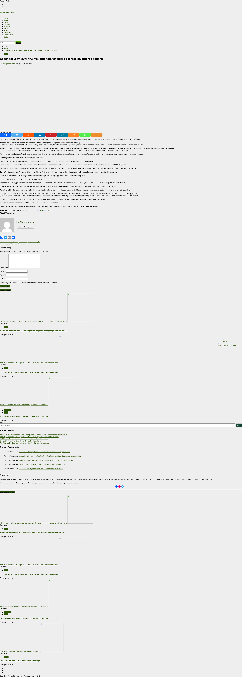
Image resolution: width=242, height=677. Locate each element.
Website (3, 279)
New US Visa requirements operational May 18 (20, 242)
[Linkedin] (39, 135)
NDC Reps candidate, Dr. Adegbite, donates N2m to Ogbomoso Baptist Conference (29, 363)
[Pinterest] (51, 135)
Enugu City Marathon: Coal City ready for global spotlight (20, 441)
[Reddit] (28, 135)
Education (7, 24)
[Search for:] (8, 42)
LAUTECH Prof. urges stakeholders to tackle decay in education (41, 469)
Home (6, 18)
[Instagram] (119, 486)
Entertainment (8, 35)
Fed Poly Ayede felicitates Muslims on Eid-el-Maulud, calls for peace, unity (26, 443)
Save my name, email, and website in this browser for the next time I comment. (30, 283)
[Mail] (125, 486)
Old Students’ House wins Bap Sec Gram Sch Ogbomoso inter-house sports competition (50, 456)
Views (6, 30)
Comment (4, 268)
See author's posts (25, 227)
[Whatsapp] (85, 135)
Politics (6, 22)
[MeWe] (62, 135)
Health (6, 28)
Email (2, 275)
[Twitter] (17, 135)
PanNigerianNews (8, 64)
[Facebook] (5, 135)
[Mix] (73, 135)
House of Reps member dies (12, 244)
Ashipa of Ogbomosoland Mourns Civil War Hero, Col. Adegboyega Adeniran (46, 460)
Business (7, 26)
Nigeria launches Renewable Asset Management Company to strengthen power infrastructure (33, 321)
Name (2, 271)
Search (2, 422)
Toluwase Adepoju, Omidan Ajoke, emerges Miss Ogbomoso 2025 (42, 464)
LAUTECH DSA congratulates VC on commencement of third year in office (44, 452)
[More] (97, 135)
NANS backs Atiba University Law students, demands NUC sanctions (24, 405)
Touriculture (7, 33)
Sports (6, 37)
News (6, 20)
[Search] (1, 40)
